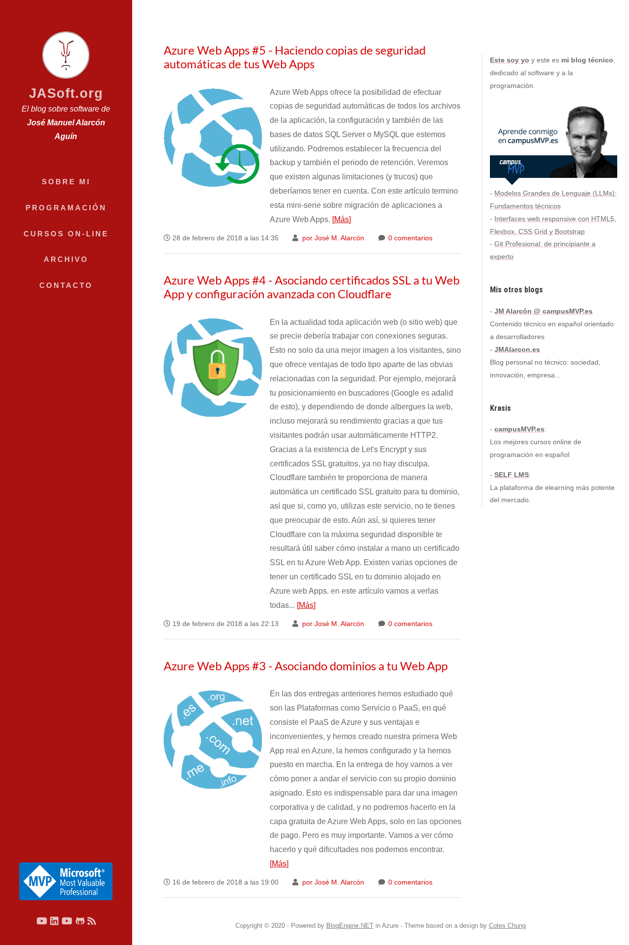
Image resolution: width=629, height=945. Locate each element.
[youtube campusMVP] (66, 920)
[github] (80, 920)
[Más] (341, 219)
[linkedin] (54, 920)
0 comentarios (409, 238)
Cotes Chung (507, 925)
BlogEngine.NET (349, 925)
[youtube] (41, 920)
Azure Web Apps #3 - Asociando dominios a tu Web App (306, 666)
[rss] (91, 920)
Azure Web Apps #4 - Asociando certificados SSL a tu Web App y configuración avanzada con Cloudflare (311, 287)
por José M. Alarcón (332, 238)
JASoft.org (66, 93)
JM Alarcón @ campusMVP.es (543, 311)
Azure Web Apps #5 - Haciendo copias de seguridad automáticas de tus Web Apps (295, 57)
